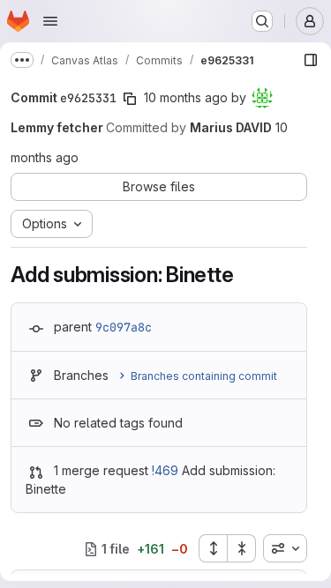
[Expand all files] (213, 548)
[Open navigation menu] (50, 21)
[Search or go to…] (262, 21)
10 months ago (186, 97)
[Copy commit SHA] (129, 98)
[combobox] (285, 548)
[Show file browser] (311, 60)
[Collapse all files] (242, 548)
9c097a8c (123, 327)
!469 (165, 470)
